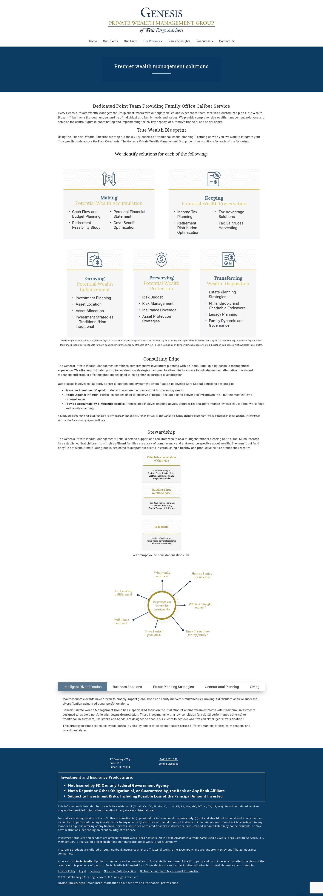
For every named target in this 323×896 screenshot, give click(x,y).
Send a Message (168, 763)
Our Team (130, 41)
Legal (82, 871)
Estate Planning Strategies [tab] (173, 687)
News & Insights (179, 41)
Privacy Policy (66, 871)
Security (95, 871)
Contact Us (226, 41)
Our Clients (110, 41)
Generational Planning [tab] (222, 687)
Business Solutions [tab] (127, 687)
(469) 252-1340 (168, 759)
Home (93, 41)
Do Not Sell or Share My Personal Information (169, 871)
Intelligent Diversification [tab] (83, 687)
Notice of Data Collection (120, 871)
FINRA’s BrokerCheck (71, 883)
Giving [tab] (254, 687)
